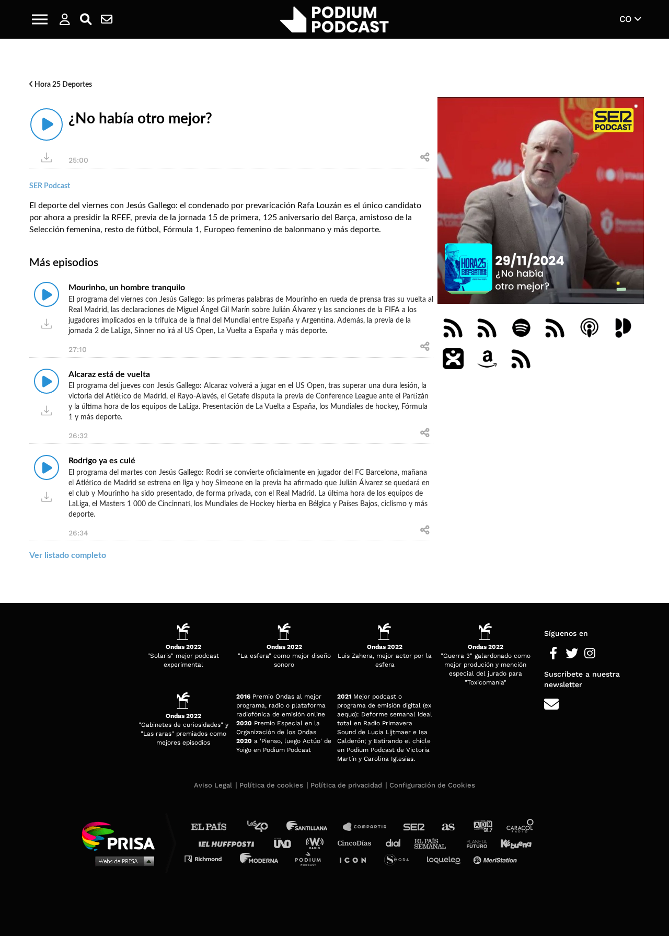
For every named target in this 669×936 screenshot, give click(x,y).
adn (482, 827)
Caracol (520, 827)
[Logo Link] (334, 19)
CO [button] (627, 19)
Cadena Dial (397, 842)
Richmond (208, 858)
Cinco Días (356, 842)
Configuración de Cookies (432, 785)
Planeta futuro (473, 842)
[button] (39, 19)
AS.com (447, 827)
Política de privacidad (346, 785)
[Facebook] (553, 653)
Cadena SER (414, 827)
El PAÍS (215, 827)
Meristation (496, 858)
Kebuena (511, 842)
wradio (317, 842)
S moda (400, 858)
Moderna (260, 858)
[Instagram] (590, 653)
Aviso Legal (213, 785)
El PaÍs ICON (356, 858)
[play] (46, 124)
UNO (287, 842)
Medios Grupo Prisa (122, 860)
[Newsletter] (106, 19)
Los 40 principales (265, 827)
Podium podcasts (311, 858)
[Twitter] (571, 653)
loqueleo (446, 858)
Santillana (314, 827)
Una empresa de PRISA (122, 835)
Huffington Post (229, 842)
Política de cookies (271, 785)
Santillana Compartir (369, 827)
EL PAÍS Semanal (435, 842)
